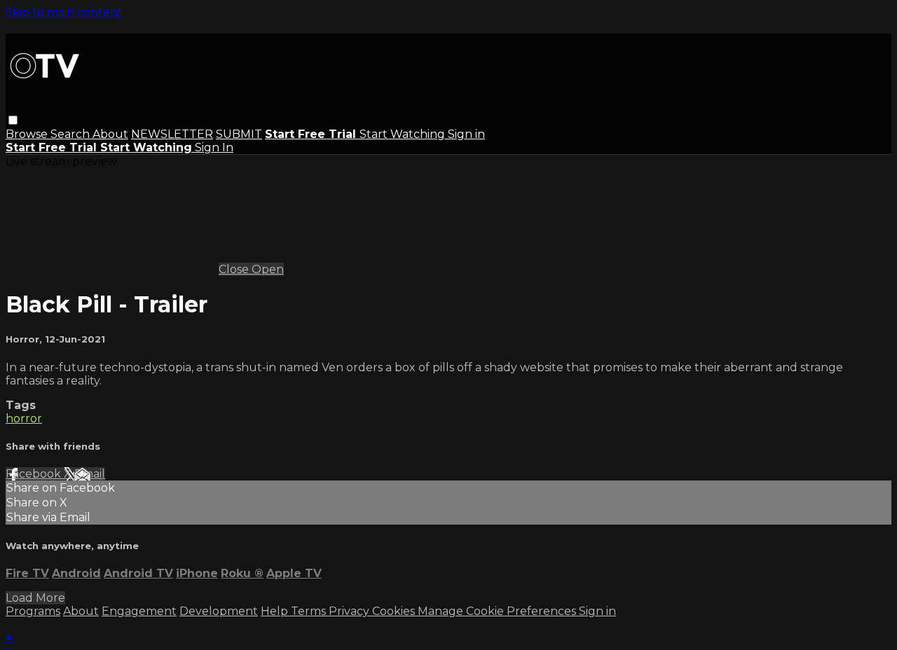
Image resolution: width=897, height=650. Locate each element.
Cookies (395, 611)
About (110, 134)
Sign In (214, 147)
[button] (13, 120)
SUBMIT (239, 134)
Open (268, 269)
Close (235, 269)
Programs (33, 611)
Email (89, 473)
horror (24, 418)
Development (218, 611)
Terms (310, 611)
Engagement (139, 611)
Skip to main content (64, 12)
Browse (28, 134)
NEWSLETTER (172, 134)
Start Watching (404, 134)
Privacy (350, 611)
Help (276, 611)
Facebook (35, 473)
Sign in (466, 134)
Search (71, 134)
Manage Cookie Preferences (498, 611)
